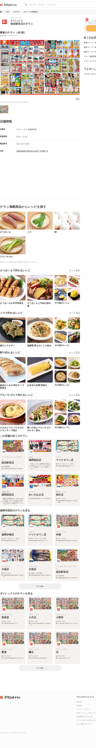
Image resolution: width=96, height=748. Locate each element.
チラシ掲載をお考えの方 (84, 724)
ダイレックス (16, 20)
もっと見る (74, 270)
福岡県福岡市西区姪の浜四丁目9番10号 (32, 151)
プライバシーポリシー (83, 709)
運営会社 (79, 702)
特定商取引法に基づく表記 (84, 716)
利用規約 (79, 705)
